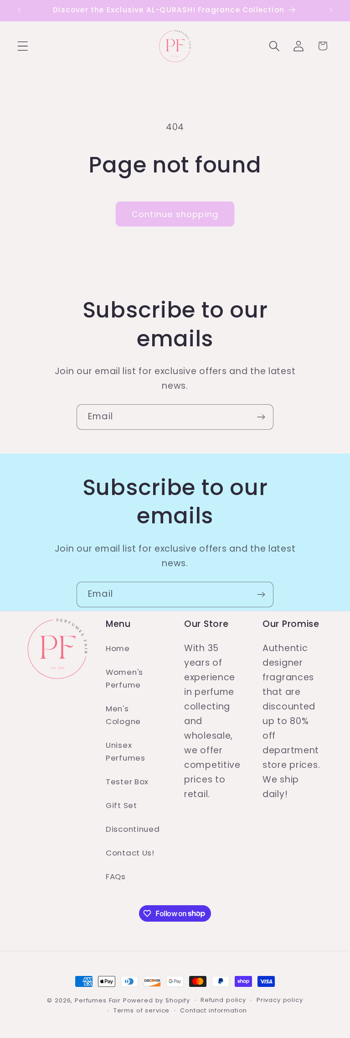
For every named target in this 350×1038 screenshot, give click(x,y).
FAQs (116, 876)
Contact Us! (130, 852)
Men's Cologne (123, 715)
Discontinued (133, 829)
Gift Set (121, 805)
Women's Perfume (124, 678)
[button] (23, 46)
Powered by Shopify (156, 1000)
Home (118, 648)
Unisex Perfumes (125, 751)
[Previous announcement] (19, 10)
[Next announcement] (331, 10)
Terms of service (141, 1010)
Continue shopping (175, 214)
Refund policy (223, 1000)
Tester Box (127, 781)
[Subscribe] (261, 417)
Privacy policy (280, 1000)
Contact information (213, 1010)
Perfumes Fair (98, 1000)
